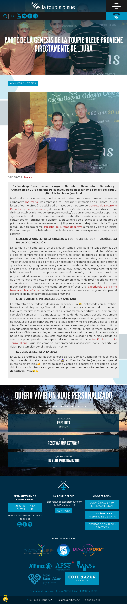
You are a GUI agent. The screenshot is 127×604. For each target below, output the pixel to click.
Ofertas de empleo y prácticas (102, 526)
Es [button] (12, 16)
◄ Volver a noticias (23, 83)
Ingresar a (31, 202)
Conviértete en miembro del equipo (102, 515)
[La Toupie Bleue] (53, 6)
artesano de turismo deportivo (63, 226)
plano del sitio (93, 600)
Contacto (63, 510)
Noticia (28, 177)
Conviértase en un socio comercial (102, 504)
